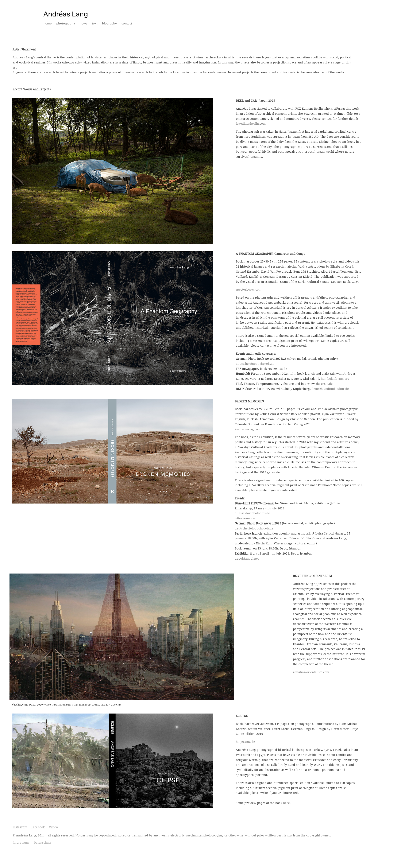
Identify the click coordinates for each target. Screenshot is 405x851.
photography (65, 23)
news (83, 23)
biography (109, 23)
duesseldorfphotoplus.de (252, 513)
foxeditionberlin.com (251, 123)
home (47, 23)
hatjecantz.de (245, 741)
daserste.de (324, 383)
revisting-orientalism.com (311, 672)
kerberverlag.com (248, 429)
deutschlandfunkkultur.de (330, 388)
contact (127, 23)
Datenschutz (42, 842)
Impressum (21, 842)
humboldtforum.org (335, 378)
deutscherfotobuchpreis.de (255, 363)
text (94, 23)
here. (287, 803)
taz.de (282, 368)
